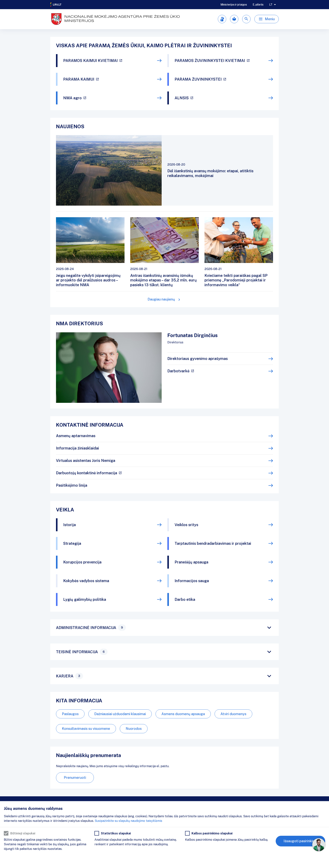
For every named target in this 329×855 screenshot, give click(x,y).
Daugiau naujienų (161, 299)
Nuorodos (134, 729)
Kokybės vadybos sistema (86, 581)
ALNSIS (182, 98)
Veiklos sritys (186, 524)
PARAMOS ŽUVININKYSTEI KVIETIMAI (210, 60)
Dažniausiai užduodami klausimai (120, 714)
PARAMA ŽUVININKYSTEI (198, 79)
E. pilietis (258, 4)
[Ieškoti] (246, 19)
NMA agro (72, 98)
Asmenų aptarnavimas (75, 436)
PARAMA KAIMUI (78, 79)
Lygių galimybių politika (84, 599)
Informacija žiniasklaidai (77, 448)
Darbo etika (185, 599)
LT (270, 4)
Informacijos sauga (192, 581)
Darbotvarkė (178, 371)
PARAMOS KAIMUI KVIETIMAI (90, 60)
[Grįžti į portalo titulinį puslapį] (56, 4)
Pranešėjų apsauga (191, 562)
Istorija (69, 524)
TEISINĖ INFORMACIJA (80, 652)
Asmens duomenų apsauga (183, 714)
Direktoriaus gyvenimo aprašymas (197, 358)
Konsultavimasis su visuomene (86, 729)
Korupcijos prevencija (82, 562)
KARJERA (68, 676)
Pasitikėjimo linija (71, 485)
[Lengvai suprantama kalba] (234, 19)
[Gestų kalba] (222, 19)
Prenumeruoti (75, 778)
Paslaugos (70, 714)
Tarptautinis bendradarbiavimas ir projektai (213, 543)
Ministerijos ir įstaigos (233, 4)
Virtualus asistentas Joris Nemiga (85, 460)
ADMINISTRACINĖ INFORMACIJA (89, 627)
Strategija (72, 543)
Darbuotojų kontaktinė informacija (86, 473)
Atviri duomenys (233, 714)
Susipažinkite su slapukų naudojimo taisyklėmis (128, 821)
